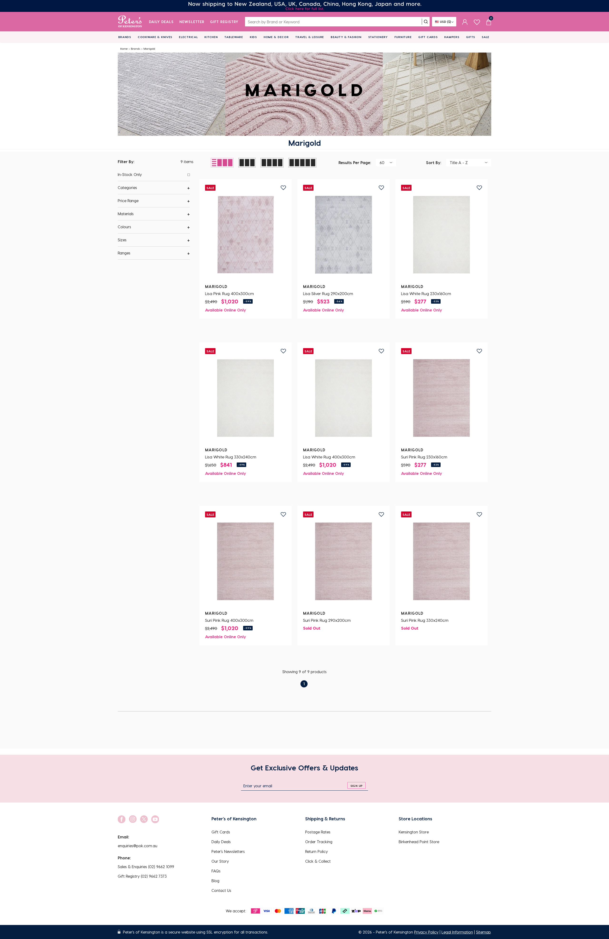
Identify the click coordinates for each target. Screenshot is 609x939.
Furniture (403, 37)
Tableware (233, 37)
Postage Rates (317, 832)
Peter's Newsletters (228, 851)
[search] (426, 21)
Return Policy (316, 851)
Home (124, 48)
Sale (485, 37)
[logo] (130, 21)
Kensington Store (414, 832)
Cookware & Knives (155, 37)
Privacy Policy (426, 932)
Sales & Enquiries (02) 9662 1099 (146, 866)
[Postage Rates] (304, 6)
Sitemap (483, 932)
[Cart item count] (488, 21)
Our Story (220, 861)
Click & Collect (318, 861)
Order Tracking (318, 841)
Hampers (451, 37)
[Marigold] (245, 234)
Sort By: (433, 162)
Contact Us (221, 890)
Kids (253, 37)
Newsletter (191, 21)
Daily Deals (161, 21)
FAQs (216, 871)
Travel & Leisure (309, 37)
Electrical (188, 37)
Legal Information (457, 932)
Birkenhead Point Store (419, 841)
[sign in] (465, 21)
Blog (215, 880)
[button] (154, 187)
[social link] (121, 819)
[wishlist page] (477, 21)
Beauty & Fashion (346, 37)
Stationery (378, 37)
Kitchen (211, 37)
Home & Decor (276, 37)
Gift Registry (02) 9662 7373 (142, 876)
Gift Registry (224, 21)
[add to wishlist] (283, 187)
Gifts (470, 37)
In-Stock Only (130, 174)
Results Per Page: (355, 162)
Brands (124, 37)
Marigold (149, 48)
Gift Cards (427, 37)
